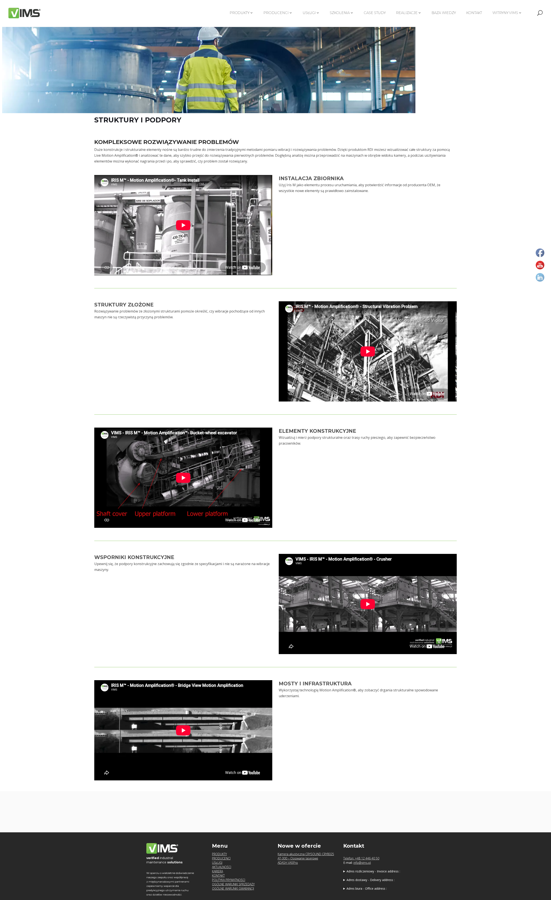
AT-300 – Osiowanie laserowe (298, 858)
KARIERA (217, 871)
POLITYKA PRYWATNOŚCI (228, 880)
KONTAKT (218, 875)
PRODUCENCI (221, 858)
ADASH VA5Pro (288, 863)
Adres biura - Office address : (367, 888)
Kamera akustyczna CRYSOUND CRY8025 (306, 854)
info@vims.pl (362, 863)
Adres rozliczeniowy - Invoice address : (373, 871)
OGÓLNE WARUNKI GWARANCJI (233, 888)
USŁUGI (217, 863)
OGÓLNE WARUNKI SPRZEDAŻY (233, 884)
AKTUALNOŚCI (221, 867)
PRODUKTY (219, 854)
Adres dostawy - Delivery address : (371, 880)
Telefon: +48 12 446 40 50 (361, 858)
